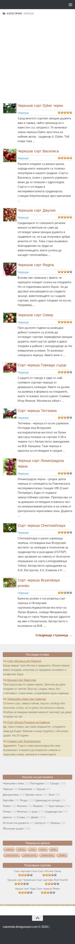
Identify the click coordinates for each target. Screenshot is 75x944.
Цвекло (7, 817)
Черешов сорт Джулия (37, 210)
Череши (23, 112)
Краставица (56, 805)
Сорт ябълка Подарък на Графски (28, 722)
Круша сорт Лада (25, 888)
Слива (21, 817)
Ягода (23, 800)
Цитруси (40, 822)
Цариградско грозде (47, 800)
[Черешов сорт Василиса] (9, 155)
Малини (22, 805)
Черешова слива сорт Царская (26, 698)
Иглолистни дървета (16, 822)
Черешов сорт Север (35, 315)
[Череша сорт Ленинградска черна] (9, 467)
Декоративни (11, 794)
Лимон (7, 805)
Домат (35, 817)
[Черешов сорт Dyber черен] (9, 108)
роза (34, 811)
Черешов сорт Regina (36, 265)
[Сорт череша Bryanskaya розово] (9, 582)
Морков (37, 805)
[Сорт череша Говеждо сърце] (9, 367)
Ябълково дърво (13, 828)
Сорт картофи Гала (25, 871)
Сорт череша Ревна (48, 888)
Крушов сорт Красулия (21, 680)
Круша (41, 789)
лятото (22, 849)
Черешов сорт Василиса (38, 151)
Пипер (7, 811)
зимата (9, 849)
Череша (8, 789)
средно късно (30, 855)
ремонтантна (12, 855)
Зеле (51, 794)
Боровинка (25, 789)
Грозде (54, 783)
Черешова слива (13, 783)
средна (62, 855)
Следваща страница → (53, 635)
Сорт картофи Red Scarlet (52, 879)
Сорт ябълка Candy (49, 871)
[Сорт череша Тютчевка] (9, 413)
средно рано (47, 855)
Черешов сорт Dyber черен (40, 106)
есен (33, 849)
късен (43, 849)
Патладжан (37, 783)
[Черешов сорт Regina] (9, 269)
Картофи (8, 800)
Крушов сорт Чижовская (21, 879)
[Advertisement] (37, 53)
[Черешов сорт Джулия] (9, 215)
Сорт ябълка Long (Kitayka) (24, 661)
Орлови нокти (33, 794)
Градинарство (53, 811)
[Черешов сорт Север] (9, 317)
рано (54, 849)
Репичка (22, 811)
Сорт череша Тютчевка (37, 411)
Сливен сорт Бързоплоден (24, 741)
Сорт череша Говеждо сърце (42, 365)
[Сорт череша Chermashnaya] (9, 528)
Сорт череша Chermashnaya (41, 525)
